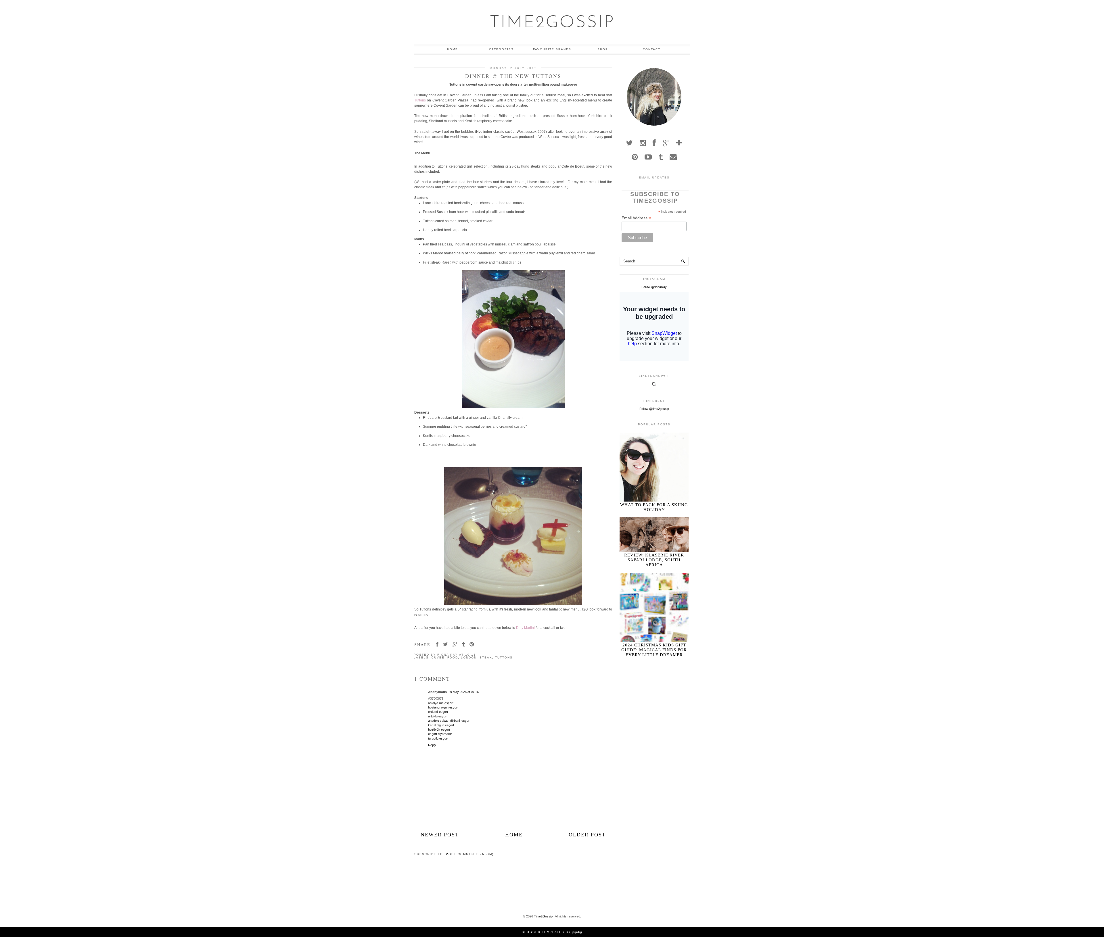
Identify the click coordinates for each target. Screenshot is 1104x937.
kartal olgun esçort (441, 725)
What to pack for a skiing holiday (654, 507)
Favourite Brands (552, 49)
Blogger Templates (543, 932)
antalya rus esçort (440, 703)
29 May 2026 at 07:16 (463, 692)
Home (452, 49)
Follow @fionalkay (654, 287)
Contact (651, 49)
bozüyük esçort (439, 729)
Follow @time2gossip (654, 408)
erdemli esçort (438, 711)
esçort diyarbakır (440, 734)
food (452, 657)
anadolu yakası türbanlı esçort (449, 720)
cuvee (438, 657)
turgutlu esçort (438, 738)
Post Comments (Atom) (470, 854)
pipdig (577, 932)
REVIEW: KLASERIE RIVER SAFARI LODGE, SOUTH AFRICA (654, 560)
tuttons (504, 657)
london (469, 657)
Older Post (587, 835)
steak (486, 657)
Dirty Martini (525, 628)
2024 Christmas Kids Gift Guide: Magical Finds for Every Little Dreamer (654, 650)
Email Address (636, 218)
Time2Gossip (552, 23)
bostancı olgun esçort (443, 707)
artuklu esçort (437, 716)
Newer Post (440, 835)
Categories (501, 49)
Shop (602, 49)
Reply (432, 745)
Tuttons (420, 100)
